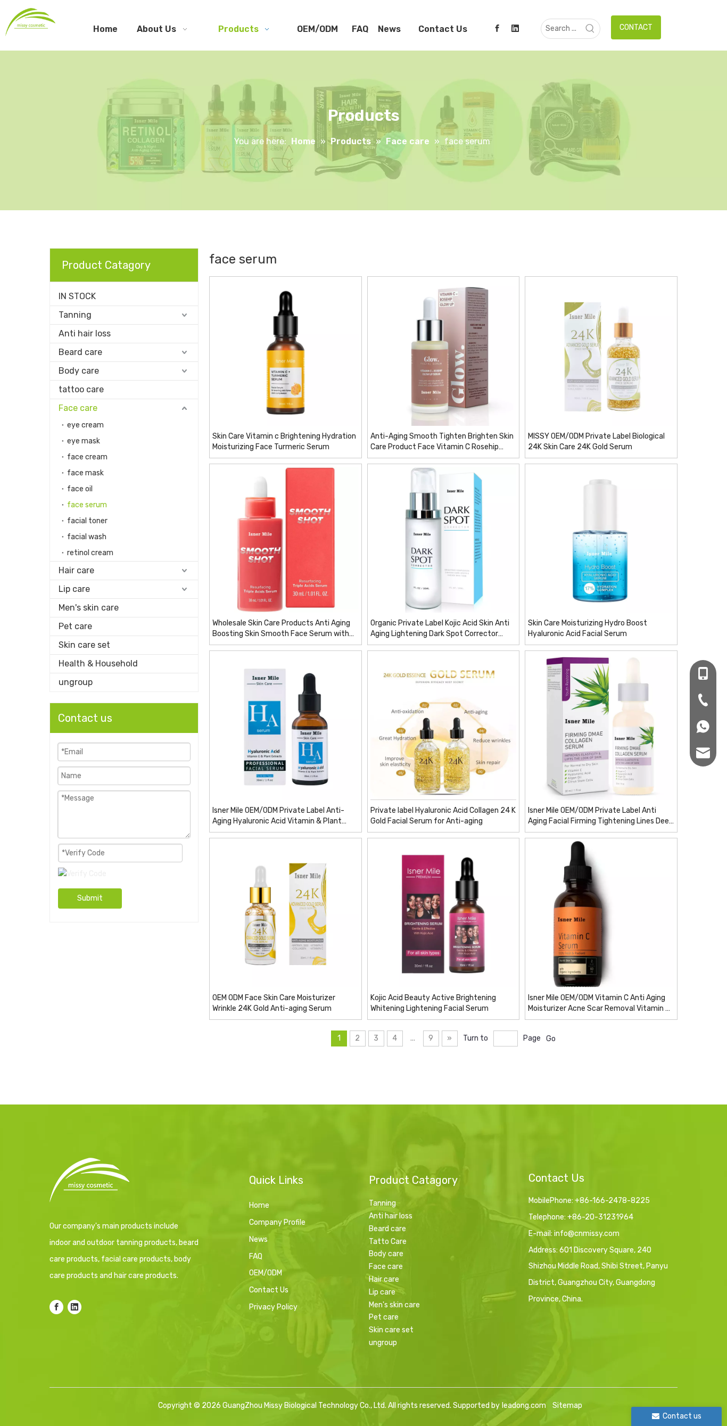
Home (259, 1205)
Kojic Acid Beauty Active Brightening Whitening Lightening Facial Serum (433, 1003)
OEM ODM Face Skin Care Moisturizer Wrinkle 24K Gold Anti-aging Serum (273, 1003)
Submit (90, 898)
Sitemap (567, 1405)
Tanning (75, 315)
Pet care (75, 626)
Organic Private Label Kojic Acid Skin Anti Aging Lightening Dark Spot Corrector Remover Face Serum (439, 629)
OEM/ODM (265, 1272)
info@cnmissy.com (586, 1233)
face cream (87, 456)
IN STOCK (77, 296)
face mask (85, 472)
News (258, 1239)
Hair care (76, 570)
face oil (80, 488)
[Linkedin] (515, 28)
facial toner (87, 520)
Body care (79, 371)
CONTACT (635, 27)
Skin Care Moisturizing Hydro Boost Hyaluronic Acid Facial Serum (587, 628)
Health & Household (98, 663)
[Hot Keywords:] (590, 28)
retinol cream (90, 552)
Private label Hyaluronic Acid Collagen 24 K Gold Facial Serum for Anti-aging (443, 816)
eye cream (85, 425)
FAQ (255, 1256)
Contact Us (268, 1290)
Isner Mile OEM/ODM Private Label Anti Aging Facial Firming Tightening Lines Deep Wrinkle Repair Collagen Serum (600, 816)
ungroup (76, 682)
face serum (87, 504)
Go (551, 1038)
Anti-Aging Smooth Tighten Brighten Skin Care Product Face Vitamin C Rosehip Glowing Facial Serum (442, 442)
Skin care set (84, 645)
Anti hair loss (85, 333)
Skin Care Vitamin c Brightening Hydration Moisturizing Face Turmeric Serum (284, 441)
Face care (78, 408)
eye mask (83, 441)
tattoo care (81, 389)
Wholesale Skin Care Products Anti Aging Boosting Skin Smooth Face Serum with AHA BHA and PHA (281, 629)
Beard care (80, 352)
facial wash (86, 536)
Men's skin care (89, 608)
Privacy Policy (273, 1307)
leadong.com (524, 1405)
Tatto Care (388, 1241)
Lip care (74, 589)
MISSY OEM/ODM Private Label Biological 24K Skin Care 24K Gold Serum (596, 441)
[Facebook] (497, 28)
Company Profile (277, 1222)
